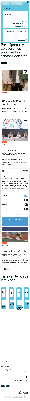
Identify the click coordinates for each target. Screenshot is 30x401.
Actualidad (3, 365)
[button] (27, 313)
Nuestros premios (5, 366)
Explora (3, 362)
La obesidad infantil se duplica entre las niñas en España (15, 255)
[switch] (26, 200)
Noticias (10, 63)
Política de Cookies (17, 389)
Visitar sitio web (21, 39)
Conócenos (4, 361)
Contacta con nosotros (20, 380)
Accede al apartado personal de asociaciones (11, 370)
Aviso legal (26, 389)
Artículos (16, 63)
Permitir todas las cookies (15, 219)
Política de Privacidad (6, 389)
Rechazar (15, 228)
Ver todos (4, 63)
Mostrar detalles (21, 214)
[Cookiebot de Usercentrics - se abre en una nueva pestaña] (22, 171)
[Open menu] (2, 2)
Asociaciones (4, 364)
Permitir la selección (15, 224)
